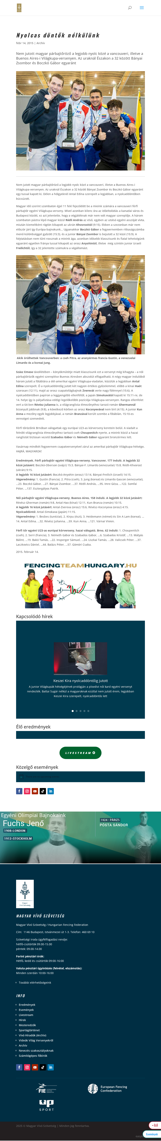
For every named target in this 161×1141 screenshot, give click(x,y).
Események (26, 1010)
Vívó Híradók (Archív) (32, 1035)
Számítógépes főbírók (33, 1056)
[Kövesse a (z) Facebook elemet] (19, 791)
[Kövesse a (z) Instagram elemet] (27, 791)
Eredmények (27, 1005)
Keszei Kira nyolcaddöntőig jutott (80, 680)
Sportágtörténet (29, 1030)
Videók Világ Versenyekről (36, 1040)
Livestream (78, 753)
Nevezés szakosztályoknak (36, 1050)
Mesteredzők (27, 1025)
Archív (41, 43)
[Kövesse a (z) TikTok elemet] (43, 791)
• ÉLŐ (155, 1125)
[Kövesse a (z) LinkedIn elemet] (51, 791)
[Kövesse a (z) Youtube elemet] (35, 791)
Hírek (22, 1020)
